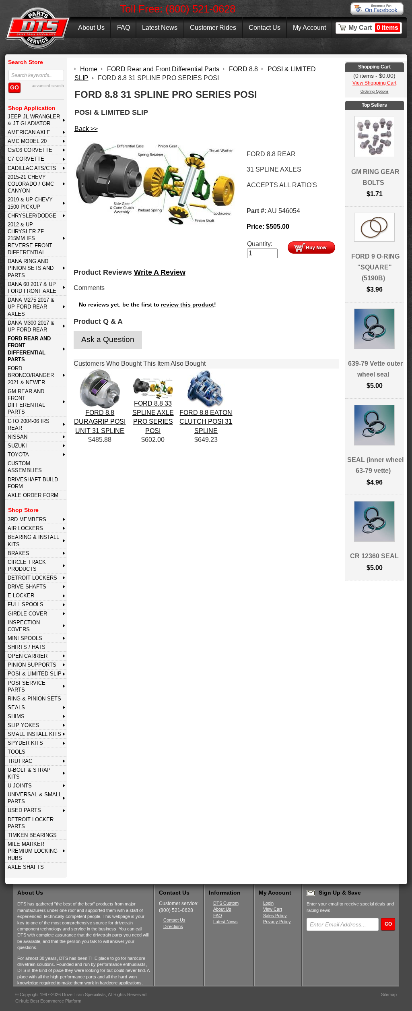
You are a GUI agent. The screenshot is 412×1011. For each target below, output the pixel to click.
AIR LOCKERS (25, 528)
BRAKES (18, 553)
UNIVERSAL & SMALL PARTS (35, 797)
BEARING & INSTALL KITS (33, 540)
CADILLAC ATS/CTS (32, 168)
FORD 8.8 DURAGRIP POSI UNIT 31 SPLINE (100, 421)
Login (268, 903)
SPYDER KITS (25, 743)
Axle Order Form (33, 495)
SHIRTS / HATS (26, 647)
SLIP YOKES (23, 725)
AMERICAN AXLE (29, 132)
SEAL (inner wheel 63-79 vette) (375, 465)
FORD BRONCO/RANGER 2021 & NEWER (31, 375)
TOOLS (16, 752)
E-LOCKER (21, 596)
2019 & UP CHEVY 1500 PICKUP (30, 203)
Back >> (86, 128)
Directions (173, 926)
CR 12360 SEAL (374, 556)
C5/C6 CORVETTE (30, 150)
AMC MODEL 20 (27, 141)
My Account (309, 27)
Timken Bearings (32, 835)
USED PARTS (24, 810)
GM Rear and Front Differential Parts (26, 401)
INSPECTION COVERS (24, 625)
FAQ (123, 27)
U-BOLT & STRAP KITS (29, 773)
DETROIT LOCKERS (32, 578)
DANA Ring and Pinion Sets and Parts (31, 268)
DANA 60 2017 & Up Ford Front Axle (32, 287)
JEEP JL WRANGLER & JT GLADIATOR (34, 120)
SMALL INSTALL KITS (34, 734)
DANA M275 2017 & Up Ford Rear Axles (31, 307)
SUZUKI (17, 446)
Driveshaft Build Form (33, 482)
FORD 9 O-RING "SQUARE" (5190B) (375, 267)
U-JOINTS (20, 786)
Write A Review (159, 272)
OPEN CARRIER (27, 656)
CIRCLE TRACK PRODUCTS (27, 565)
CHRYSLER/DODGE (32, 216)
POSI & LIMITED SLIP (35, 674)
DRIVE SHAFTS (27, 587)
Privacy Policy (277, 921)
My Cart (373, 27)
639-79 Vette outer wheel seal (375, 369)
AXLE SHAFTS (26, 867)
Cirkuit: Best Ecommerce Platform (48, 1001)
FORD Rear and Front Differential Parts (29, 349)
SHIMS (16, 716)
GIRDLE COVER (27, 614)
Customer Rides (213, 27)
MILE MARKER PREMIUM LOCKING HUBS (33, 851)
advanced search (48, 85)
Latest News (159, 27)
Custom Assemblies (25, 466)
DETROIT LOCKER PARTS (31, 822)
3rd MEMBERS (27, 519)
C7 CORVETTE (26, 159)
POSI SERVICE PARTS (26, 686)
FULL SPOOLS (25, 604)
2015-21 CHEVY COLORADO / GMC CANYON (31, 184)
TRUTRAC (20, 761)
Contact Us (264, 27)
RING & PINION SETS (34, 699)
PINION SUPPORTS (32, 665)
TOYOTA (18, 455)
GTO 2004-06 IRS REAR (28, 424)
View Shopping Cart (374, 83)
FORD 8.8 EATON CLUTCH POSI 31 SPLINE (205, 421)
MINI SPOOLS (25, 638)
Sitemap (389, 994)
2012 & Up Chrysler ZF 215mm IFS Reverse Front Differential (30, 238)
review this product (187, 305)
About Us (91, 27)
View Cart (272, 909)
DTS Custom (226, 903)
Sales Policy (275, 915)
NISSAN (17, 437)
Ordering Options (374, 91)
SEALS (16, 707)
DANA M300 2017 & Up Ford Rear (31, 326)
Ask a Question (107, 339)
